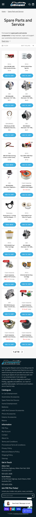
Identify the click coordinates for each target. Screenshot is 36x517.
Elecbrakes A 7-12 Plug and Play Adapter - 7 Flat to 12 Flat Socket (9, 214)
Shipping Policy (7, 455)
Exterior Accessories (9, 417)
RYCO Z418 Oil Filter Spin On (26, 65)
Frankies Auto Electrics (20, 513)
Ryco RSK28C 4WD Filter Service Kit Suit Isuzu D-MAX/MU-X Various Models (9, 65)
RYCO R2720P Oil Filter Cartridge (26, 273)
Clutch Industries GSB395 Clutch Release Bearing (9, 333)
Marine (4, 420)
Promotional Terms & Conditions (13, 445)
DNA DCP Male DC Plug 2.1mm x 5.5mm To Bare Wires (9, 154)
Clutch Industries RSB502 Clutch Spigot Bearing (26, 184)
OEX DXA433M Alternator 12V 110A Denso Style (9, 94)
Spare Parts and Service (15, 11)
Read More (9, 165)
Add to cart (9, 76)
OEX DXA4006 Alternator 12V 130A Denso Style (26, 243)
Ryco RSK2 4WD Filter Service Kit (26, 154)
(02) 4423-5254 (7, 484)
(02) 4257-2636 (7, 473)
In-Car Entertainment (9, 393)
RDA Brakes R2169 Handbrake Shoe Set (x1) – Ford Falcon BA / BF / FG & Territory (9, 124)
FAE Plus (5, 428)
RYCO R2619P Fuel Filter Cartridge (9, 243)
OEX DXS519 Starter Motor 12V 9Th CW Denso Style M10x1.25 (9, 303)
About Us (5, 438)
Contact (4, 435)
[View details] (11, 362)
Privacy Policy (7, 448)
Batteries (5, 407)
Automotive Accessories (10, 397)
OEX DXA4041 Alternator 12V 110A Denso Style (26, 124)
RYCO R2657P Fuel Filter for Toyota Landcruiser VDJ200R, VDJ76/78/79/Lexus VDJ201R (26, 214)
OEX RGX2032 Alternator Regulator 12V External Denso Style (9, 184)
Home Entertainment (9, 403)
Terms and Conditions (9, 441)
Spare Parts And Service (10, 400)
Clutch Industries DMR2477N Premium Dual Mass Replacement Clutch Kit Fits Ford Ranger (9, 273)
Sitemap (5, 458)
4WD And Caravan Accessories (13, 410)
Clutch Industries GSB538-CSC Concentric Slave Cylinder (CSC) (26, 303)
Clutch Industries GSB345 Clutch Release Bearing (26, 333)
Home (4, 11)
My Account (6, 431)
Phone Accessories (8, 414)
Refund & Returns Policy (11, 451)
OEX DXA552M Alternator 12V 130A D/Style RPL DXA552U (26, 94)
